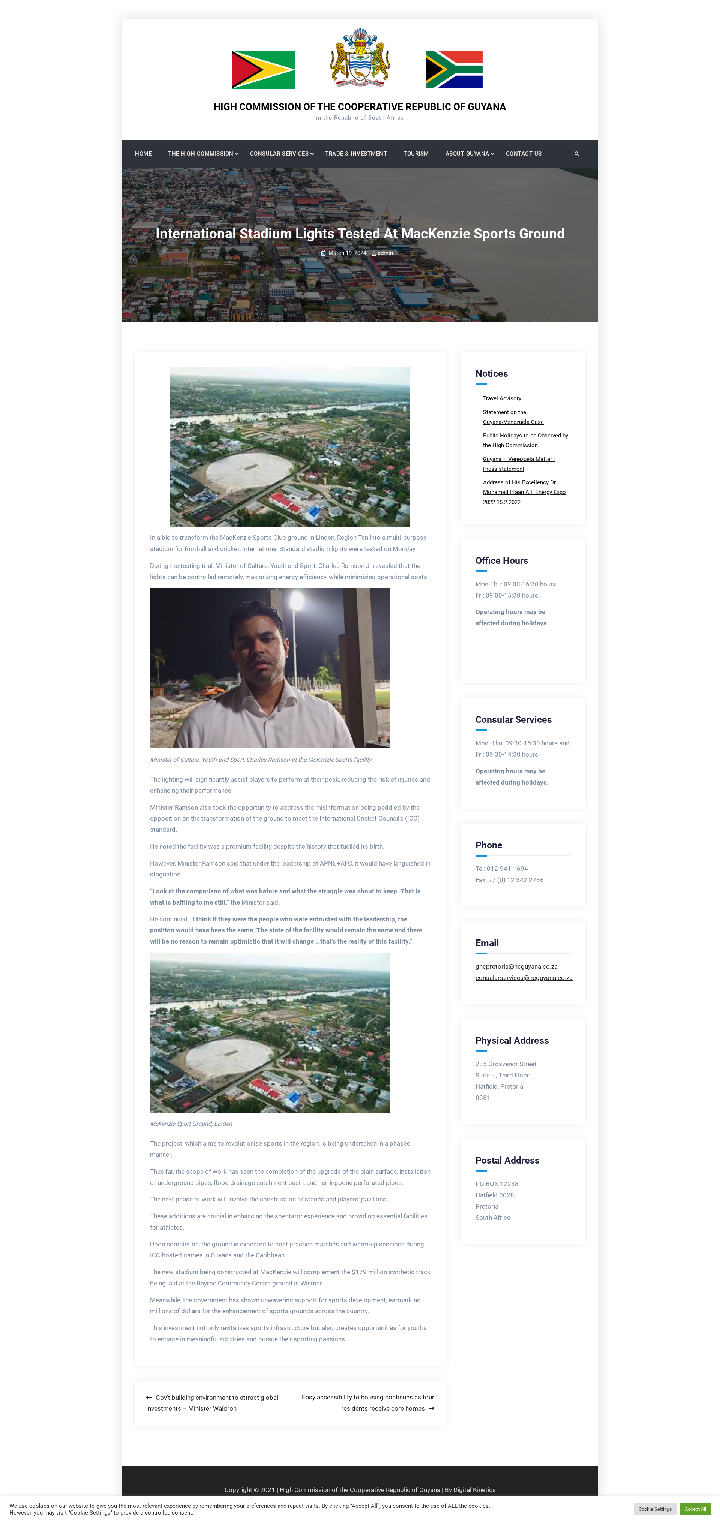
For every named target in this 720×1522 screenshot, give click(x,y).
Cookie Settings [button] (655, 1509)
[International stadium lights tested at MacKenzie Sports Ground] (290, 447)
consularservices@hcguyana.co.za (524, 977)
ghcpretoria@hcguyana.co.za (517, 966)
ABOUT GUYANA (467, 153)
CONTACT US (524, 153)
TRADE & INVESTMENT (356, 153)
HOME (143, 153)
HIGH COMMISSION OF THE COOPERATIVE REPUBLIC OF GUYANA (360, 106)
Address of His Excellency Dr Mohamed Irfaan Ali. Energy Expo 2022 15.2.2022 (524, 492)
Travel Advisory (503, 398)
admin (385, 253)
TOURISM (416, 153)
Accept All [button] (695, 1509)
